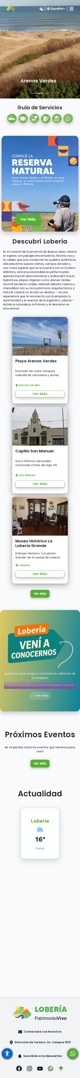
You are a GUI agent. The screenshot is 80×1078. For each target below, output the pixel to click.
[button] (40, 1032)
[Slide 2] (40, 93)
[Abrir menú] (7, 1053)
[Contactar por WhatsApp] (73, 1053)
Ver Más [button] (40, 394)
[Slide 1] (33, 93)
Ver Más (28, 219)
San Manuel (38, 81)
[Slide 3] (47, 93)
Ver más (42, 695)
